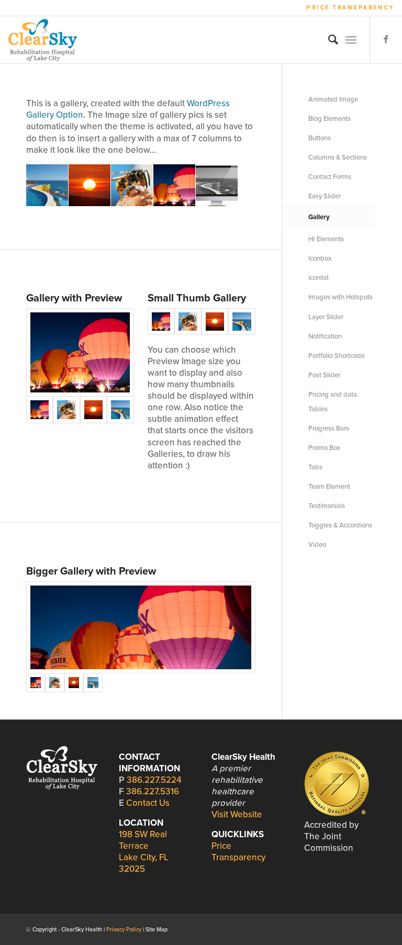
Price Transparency (350, 7)
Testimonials (326, 506)
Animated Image (333, 99)
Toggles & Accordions (340, 525)
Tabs (315, 467)
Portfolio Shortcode (336, 356)
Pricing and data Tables (332, 401)
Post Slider (324, 375)
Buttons (319, 138)
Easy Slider (324, 196)
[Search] (328, 39)
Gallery (319, 217)
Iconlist (318, 278)
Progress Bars (328, 428)
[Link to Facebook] (386, 40)
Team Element (329, 486)
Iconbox (319, 258)
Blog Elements (329, 119)
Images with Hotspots (340, 297)
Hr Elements (326, 239)
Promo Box (324, 448)
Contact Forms (329, 177)
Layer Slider (325, 317)
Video (317, 545)
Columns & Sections (337, 157)
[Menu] (350, 40)
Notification (325, 336)
